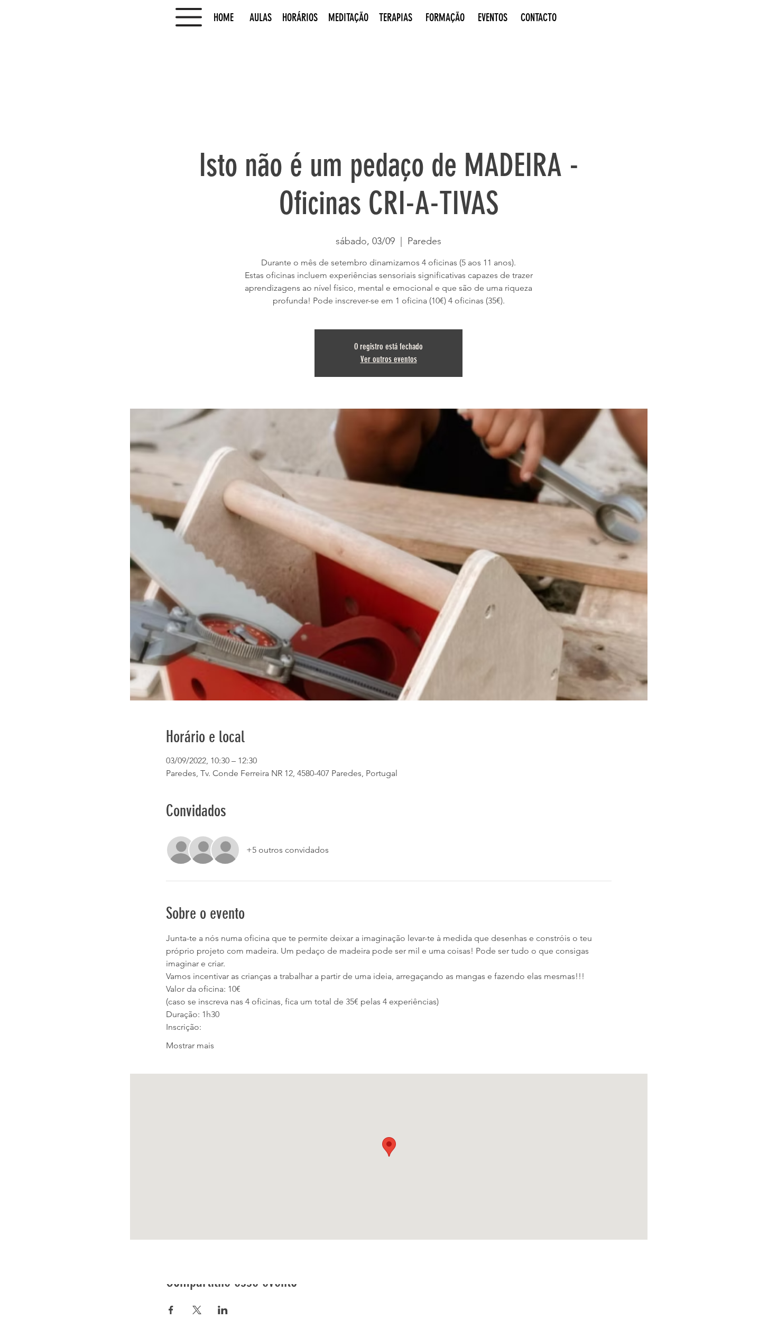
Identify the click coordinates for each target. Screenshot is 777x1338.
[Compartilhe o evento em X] (197, 1310)
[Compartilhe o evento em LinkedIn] (223, 1310)
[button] (188, 17)
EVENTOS (492, 17)
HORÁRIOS (300, 17)
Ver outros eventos (388, 359)
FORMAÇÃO (450, 17)
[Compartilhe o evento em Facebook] (171, 1310)
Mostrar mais (190, 1045)
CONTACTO (539, 17)
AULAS (259, 17)
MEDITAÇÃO (349, 17)
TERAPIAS (395, 17)
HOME (229, 17)
